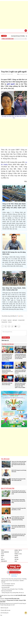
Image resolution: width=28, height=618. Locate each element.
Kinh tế (2, 555)
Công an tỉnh (4, 322)
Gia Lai (9, 322)
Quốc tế (2, 559)
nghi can (9, 320)
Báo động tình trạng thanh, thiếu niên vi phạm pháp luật (18, 479)
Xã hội (2, 553)
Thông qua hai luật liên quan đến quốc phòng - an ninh (19, 509)
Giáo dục (16, 557)
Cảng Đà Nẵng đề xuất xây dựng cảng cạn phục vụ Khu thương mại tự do (19, 492)
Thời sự (2, 550)
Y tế (2, 557)
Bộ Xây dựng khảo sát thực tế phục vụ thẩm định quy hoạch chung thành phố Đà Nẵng (18, 518)
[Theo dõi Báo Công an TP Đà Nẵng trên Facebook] (14, 572)
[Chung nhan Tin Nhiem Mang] (14, 575)
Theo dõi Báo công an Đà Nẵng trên (9, 316)
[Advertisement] (14, 15)
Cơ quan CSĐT (21, 320)
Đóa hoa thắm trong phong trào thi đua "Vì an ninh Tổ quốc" (7, 371)
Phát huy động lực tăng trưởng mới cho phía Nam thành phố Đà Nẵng (18, 501)
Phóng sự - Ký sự (18, 553)
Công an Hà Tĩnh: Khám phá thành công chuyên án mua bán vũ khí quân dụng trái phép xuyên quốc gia (19, 463)
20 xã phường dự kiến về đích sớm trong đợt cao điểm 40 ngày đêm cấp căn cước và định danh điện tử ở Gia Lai (7, 357)
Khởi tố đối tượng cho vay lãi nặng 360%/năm (19, 471)
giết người (11, 84)
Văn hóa (16, 555)
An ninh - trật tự (18, 550)
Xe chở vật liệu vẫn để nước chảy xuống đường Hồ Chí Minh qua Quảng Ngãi (19, 536)
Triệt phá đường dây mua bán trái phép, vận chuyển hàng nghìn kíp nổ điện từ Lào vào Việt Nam (20, 356)
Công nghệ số (4, 561)
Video (16, 561)
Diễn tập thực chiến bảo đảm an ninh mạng (7, 384)
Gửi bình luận (5, 337)
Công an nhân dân (8, 39)
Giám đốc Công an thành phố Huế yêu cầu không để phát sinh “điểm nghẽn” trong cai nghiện (20, 385)
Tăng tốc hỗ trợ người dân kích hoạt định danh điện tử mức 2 (20, 371)
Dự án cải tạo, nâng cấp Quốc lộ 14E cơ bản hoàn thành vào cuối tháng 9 (18, 527)
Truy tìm (4, 320)
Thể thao (16, 559)
